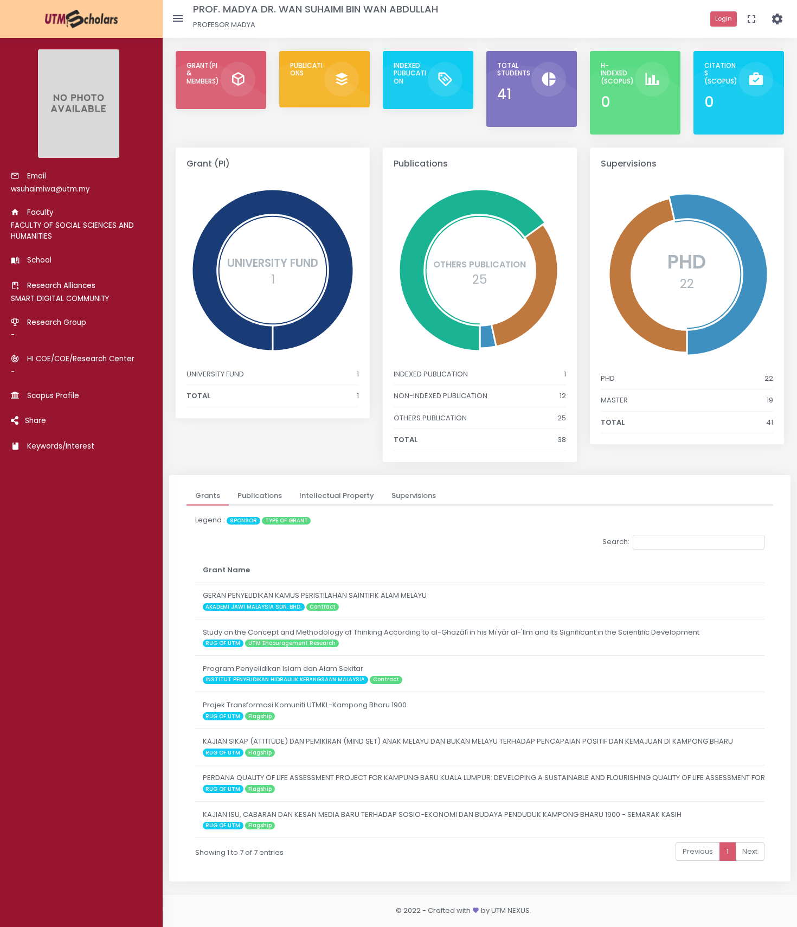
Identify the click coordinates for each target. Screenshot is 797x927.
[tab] (208, 496)
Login (723, 18)
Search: (615, 541)
